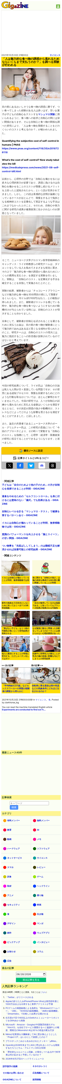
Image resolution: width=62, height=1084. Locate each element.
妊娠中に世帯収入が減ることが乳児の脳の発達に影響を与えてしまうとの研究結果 (46, 656)
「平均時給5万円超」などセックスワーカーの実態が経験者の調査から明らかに (16, 688)
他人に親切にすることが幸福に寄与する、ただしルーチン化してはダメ (15, 656)
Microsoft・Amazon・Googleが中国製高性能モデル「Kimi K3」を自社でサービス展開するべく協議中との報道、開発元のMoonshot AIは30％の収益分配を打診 (32, 1027)
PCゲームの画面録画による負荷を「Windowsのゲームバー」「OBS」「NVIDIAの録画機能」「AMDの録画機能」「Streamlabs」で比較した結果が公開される (33, 1011)
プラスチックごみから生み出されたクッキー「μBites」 (32, 1041)
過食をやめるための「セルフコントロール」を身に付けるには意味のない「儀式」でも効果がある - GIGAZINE (31, 500)
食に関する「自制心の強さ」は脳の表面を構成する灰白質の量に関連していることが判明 (46, 580)
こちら (43, 992)
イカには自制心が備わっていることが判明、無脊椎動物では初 (15, 579)
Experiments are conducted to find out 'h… (23, 709)
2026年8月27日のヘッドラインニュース (25, 1058)
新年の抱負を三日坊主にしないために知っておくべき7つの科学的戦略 (15, 605)
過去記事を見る (31, 979)
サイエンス (55, 55)
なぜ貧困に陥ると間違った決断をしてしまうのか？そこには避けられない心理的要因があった (46, 630)
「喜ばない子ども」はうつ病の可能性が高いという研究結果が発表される (15, 630)
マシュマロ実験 (46, 114)
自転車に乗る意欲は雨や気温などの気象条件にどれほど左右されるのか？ (45, 688)
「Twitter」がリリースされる (19, 997)
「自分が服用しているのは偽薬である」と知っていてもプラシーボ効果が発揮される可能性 (46, 605)
